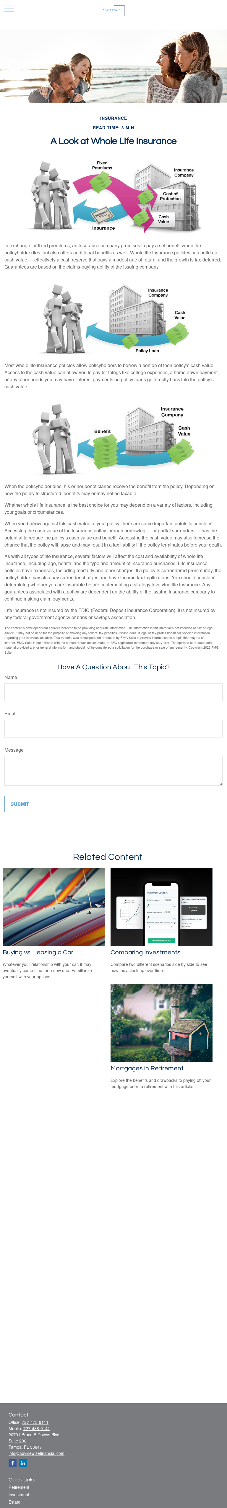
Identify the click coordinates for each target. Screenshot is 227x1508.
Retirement (19, 1487)
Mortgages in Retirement (147, 1068)
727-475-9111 (35, 1422)
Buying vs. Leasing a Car (38, 952)
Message (14, 749)
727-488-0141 (36, 1428)
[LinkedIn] (23, 1463)
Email (10, 713)
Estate (14, 1502)
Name (10, 677)
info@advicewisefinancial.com (36, 1453)
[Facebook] (13, 1463)
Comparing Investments (146, 952)
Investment (19, 1494)
